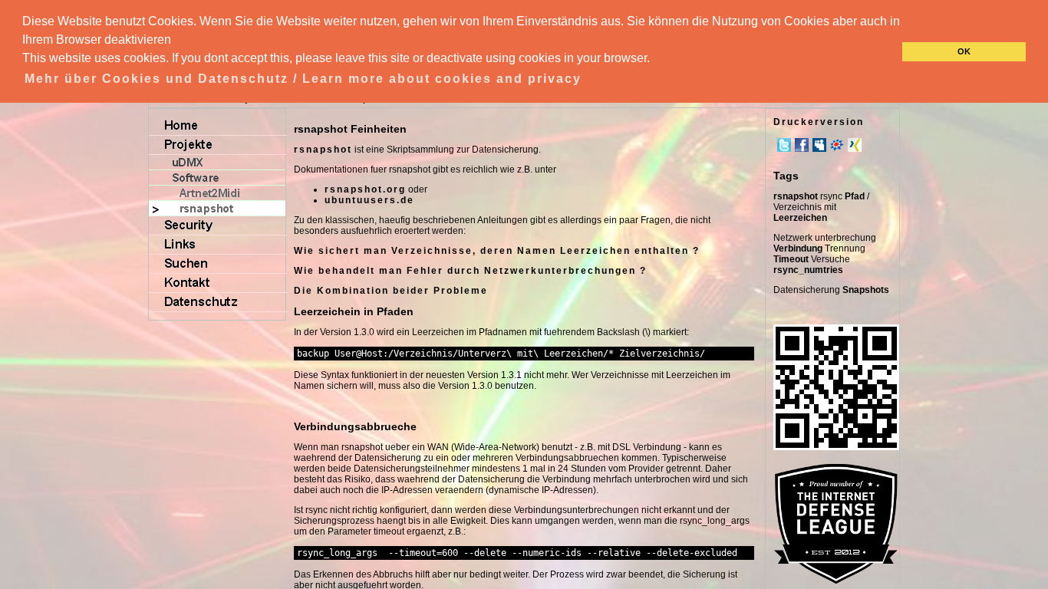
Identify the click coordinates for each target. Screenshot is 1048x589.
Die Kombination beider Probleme (391, 290)
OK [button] (964, 51)
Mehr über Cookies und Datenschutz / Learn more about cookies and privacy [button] (303, 78)
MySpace (819, 145)
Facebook (802, 145)
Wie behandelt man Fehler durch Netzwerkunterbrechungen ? (470, 270)
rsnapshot (323, 149)
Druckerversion (818, 122)
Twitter (784, 145)
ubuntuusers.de (369, 200)
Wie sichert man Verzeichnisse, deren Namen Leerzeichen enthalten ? (497, 250)
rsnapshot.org (365, 189)
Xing (855, 145)
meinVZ (837, 145)
